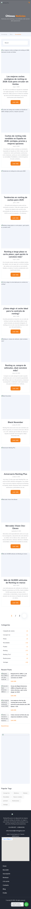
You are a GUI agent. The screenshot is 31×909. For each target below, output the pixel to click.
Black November (15, 422)
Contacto (6, 885)
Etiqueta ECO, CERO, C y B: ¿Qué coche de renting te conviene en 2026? (19, 675)
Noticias (25, 793)
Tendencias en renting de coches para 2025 (15, 198)
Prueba (5, 646)
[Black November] (15, 407)
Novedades (6, 642)
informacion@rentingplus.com (15, 831)
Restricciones (7, 658)
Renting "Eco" (7, 654)
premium (5, 800)
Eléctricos (16, 793)
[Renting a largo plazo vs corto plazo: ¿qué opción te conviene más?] (15, 236)
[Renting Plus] (5, 3)
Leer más (15, 102)
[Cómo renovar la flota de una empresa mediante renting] (5, 718)
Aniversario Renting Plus (15, 474)
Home (4, 866)
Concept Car (6, 635)
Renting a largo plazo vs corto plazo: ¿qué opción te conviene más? (15, 254)
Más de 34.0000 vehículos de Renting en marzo (15, 581)
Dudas (5, 893)
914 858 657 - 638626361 (16, 827)
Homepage (4, 34)
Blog (11, 34)
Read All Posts (5, 726)
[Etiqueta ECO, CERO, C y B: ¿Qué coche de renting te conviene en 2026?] (5, 677)
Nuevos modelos (18, 797)
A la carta (6, 881)
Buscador (6, 870)
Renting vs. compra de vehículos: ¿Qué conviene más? (15, 368)
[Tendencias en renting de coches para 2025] (15, 182)
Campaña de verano (9, 631)
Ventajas (5, 662)
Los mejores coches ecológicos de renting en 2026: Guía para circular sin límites (15, 80)
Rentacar (6, 877)
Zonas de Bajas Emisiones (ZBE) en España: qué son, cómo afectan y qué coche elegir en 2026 (19, 689)
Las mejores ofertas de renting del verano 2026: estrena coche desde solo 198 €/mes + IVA (20, 703)
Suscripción (6, 873)
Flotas (5, 639)
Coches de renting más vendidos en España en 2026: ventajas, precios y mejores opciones (15, 140)
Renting (5, 650)
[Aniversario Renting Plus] (15, 459)
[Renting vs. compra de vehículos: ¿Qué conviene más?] (15, 350)
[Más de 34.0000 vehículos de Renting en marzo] (15, 565)
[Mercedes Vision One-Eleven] (15, 510)
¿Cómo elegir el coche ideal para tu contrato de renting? (15, 311)
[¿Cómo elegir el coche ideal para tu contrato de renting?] (15, 293)
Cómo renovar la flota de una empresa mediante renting (20, 716)
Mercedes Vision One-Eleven (15, 527)
